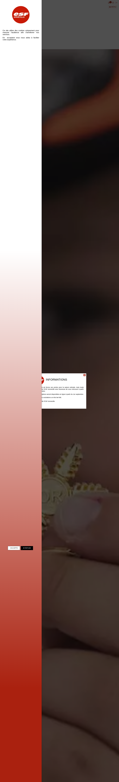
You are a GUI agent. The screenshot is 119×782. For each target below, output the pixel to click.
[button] (84, 375)
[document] (59, 391)
